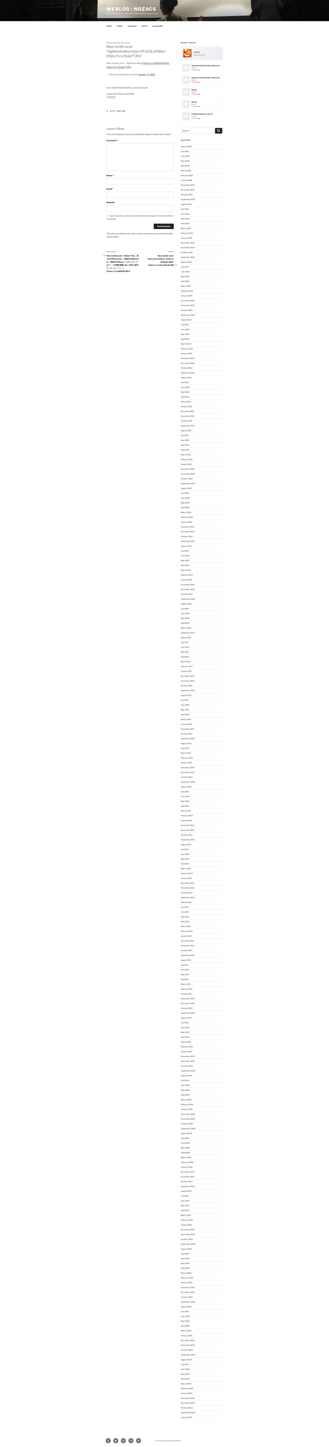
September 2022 (188, 373)
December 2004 (188, 1340)
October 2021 (186, 421)
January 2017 (186, 671)
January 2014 (186, 820)
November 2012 (187, 888)
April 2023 (185, 339)
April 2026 (185, 166)
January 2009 (186, 1109)
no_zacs (125, 43)
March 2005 (186, 1331)
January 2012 (186, 936)
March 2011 (186, 984)
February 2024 (187, 291)
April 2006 (185, 1268)
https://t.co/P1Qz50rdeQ (155, 63)
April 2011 (185, 979)
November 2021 (187, 416)
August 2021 (186, 430)
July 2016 (185, 700)
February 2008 (187, 1162)
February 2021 (187, 459)
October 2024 (187, 252)
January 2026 (186, 180)
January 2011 (186, 994)
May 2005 (185, 1321)
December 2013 (187, 825)
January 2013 (186, 878)
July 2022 (185, 382)
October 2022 (186, 368)
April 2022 (185, 397)
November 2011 (187, 945)
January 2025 (186, 238)
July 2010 (185, 1022)
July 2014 (185, 792)
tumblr (109, 26)
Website (110, 202)
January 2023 (186, 353)
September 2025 (188, 199)
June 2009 (185, 1085)
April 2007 (185, 1210)
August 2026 (186, 146)
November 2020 (188, 474)
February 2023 (187, 349)
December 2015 (187, 729)
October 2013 (186, 835)
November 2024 (188, 247)
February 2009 (187, 1104)
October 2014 (186, 777)
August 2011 (186, 960)
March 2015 (186, 753)
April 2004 (185, 1379)
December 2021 (187, 411)
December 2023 (187, 300)
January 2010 (186, 1051)
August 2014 (186, 787)
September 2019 (188, 541)
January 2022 (186, 406)
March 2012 (186, 926)
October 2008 (187, 1124)
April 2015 (185, 748)
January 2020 (186, 522)
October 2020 (187, 479)
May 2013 (185, 859)
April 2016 (185, 714)
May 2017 (185, 652)
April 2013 (185, 864)
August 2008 (186, 1133)
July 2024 (185, 267)
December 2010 (187, 998)
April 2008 (185, 1153)
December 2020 (188, 469)
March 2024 (186, 286)
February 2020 (187, 517)
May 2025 (185, 219)
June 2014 (185, 796)
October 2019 (186, 536)
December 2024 (187, 243)
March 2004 (186, 1384)
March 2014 (186, 811)
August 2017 (186, 637)
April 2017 (185, 657)
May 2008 (185, 1148)
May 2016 (185, 710)
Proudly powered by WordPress (168, 1441)
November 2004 (188, 1345)
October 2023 (187, 310)
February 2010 (187, 1047)
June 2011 (185, 970)
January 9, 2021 (146, 74)
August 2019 (186, 546)
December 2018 (187, 584)
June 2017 (185, 647)
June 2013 (185, 854)
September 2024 (188, 257)
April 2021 (185, 450)
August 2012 (186, 902)
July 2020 (185, 493)
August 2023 (186, 320)
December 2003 (188, 1398)
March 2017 (186, 661)
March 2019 (186, 570)
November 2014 (187, 772)
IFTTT (112, 97)
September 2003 (188, 1412)
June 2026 (185, 156)
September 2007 (188, 1186)
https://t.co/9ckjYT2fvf (118, 67)
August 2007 (186, 1191)
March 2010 (186, 1042)
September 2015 (188, 738)
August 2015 (186, 743)
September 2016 (188, 690)
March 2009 (186, 1100)
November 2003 (188, 1403)
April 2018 (185, 623)
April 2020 (185, 507)
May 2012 (185, 917)
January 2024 (186, 296)
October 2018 (186, 594)
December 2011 (187, 941)
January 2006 (186, 1282)
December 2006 (188, 1230)
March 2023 (186, 344)
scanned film (157, 26)
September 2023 (188, 315)
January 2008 (186, 1167)
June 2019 (185, 556)
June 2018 (185, 613)
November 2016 (187, 681)
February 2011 (187, 989)
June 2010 (185, 1027)
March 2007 (186, 1215)
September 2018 (188, 599)
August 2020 (186, 488)
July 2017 (185, 642)
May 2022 (185, 392)
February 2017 (187, 666)
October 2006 (187, 1239)
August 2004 (186, 1360)
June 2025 (185, 214)
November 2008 (188, 1119)
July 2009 (185, 1080)
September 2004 (188, 1355)
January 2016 (186, 724)
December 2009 (188, 1056)
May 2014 (185, 801)
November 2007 (188, 1177)
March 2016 (186, 719)
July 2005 (185, 1311)
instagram (132, 26)
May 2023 (185, 334)
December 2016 (187, 676)
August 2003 (186, 1417)
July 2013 (185, 849)
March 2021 (186, 454)
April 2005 (185, 1326)
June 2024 (185, 271)
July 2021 (185, 435)
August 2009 (186, 1076)
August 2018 (186, 604)
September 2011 (188, 955)
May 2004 (185, 1374)
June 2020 (185, 498)
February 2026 (187, 175)
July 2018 (185, 609)
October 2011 (186, 950)
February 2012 (187, 931)
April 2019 (185, 565)
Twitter (121, 111)
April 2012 (185, 921)
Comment (112, 140)
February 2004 (187, 1388)
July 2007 (185, 1196)
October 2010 (187, 1008)
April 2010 (185, 1037)
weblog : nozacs (131, 9)
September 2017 (188, 633)
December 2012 (187, 883)
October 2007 (187, 1181)
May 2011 (185, 974)
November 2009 (188, 1061)
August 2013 (186, 844)
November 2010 (188, 1003)
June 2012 (185, 912)
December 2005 (188, 1287)
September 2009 (188, 1071)
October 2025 (187, 195)
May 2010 (185, 1032)
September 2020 (188, 483)
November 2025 (188, 190)
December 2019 (187, 527)
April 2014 (185, 806)
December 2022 (187, 358)
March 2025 (186, 228)
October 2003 (187, 1408)
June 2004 (185, 1369)
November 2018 (187, 589)
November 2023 (188, 305)
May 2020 (185, 503)
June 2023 (185, 329)
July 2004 (185, 1364)
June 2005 (185, 1316)
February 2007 (187, 1220)
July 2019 (185, 551)
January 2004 (186, 1393)
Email (109, 189)
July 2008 (185, 1138)
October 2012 (186, 893)
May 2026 (185, 161)
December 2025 (187, 185)
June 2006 (185, 1258)
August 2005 (186, 1307)
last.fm (144, 26)
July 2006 (185, 1254)
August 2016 (186, 695)
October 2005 (187, 1297)
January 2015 (186, 763)
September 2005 (188, 1302)
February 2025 (187, 233)
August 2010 (186, 1018)
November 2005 (188, 1292)
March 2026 (186, 170)
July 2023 (185, 325)
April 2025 (185, 223)
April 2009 (185, 1095)
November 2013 (187, 830)
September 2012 (188, 897)
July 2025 (185, 209)
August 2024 (186, 262)
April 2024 (185, 281)
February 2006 (187, 1278)
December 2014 (187, 767)
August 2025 (186, 204)
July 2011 (184, 965)
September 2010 (188, 1013)
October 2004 (187, 1350)
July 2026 (185, 151)
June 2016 (185, 705)
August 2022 (186, 377)
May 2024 (185, 276)
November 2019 (187, 531)
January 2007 (186, 1225)
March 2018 (186, 628)
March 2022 (186, 402)
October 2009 (187, 1066)
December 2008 (188, 1114)
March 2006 (186, 1273)
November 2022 (187, 363)
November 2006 (188, 1234)
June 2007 (185, 1201)
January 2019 (186, 580)
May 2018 (185, 618)
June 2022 (185, 387)
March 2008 (186, 1157)
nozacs (197, 52)
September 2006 (188, 1244)
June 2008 (185, 1143)
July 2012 (185, 907)
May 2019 (185, 560)
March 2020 (186, 512)
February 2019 (187, 575)
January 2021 (186, 464)
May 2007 (185, 1205)
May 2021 (185, 445)
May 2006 (185, 1263)
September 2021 (188, 426)
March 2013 (186, 869)
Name (110, 175)
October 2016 (186, 686)
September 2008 (188, 1128)
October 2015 (186, 734)
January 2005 (186, 1335)
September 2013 (188, 840)
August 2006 (186, 1249)
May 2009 (185, 1090)
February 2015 (187, 758)
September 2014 (188, 782)
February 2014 (187, 815)
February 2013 (187, 873)
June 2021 (185, 440)
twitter (120, 26)
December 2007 (188, 1172)
